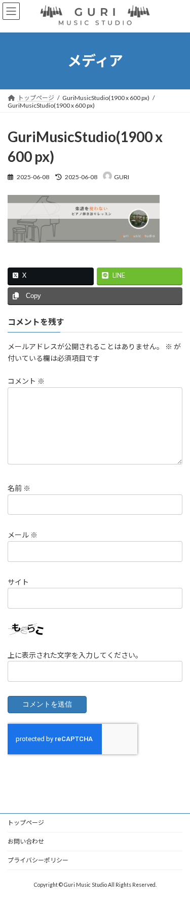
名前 (19, 488)
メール (22, 534)
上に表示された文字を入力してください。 (75, 654)
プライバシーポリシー (38, 860)
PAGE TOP (175, 862)
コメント (26, 381)
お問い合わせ (26, 841)
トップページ (26, 822)
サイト (18, 581)
